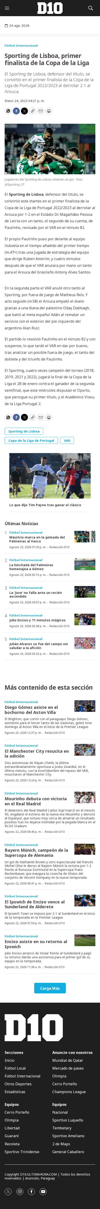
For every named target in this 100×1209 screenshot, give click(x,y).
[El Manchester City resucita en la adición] (84, 750)
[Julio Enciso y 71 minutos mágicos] (84, 620)
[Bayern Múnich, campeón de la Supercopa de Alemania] (84, 849)
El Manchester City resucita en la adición (37, 753)
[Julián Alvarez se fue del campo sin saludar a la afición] (84, 643)
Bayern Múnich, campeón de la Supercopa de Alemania (36, 852)
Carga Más (50, 988)
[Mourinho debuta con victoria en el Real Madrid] (84, 797)
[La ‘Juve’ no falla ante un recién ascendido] (84, 592)
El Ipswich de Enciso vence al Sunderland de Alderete (35, 904)
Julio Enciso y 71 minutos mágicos (37, 620)
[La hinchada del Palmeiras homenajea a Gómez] (84, 564)
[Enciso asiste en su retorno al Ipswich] (84, 940)
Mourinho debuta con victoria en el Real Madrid (36, 801)
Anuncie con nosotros (72, 1052)
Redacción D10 (59, 547)
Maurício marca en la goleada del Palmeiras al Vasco (37, 539)
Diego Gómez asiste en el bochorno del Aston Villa (31, 709)
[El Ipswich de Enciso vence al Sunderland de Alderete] (84, 900)
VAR (67, 440)
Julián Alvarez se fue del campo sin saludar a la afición (38, 646)
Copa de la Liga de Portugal (31, 440)
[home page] (50, 8)
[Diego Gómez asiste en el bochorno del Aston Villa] (84, 706)
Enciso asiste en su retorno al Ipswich (36, 944)
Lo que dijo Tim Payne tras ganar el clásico (45, 505)
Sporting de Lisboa (24, 431)
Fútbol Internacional (21, 45)
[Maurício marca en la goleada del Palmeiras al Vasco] (84, 537)
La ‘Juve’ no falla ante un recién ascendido (35, 594)
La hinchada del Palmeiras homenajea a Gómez (31, 567)
